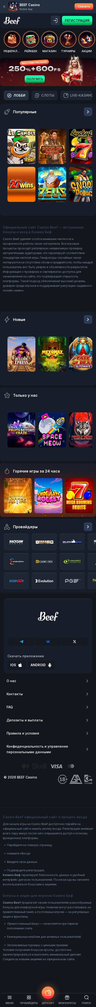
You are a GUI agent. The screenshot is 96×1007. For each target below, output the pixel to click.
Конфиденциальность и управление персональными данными (37, 749)
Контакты (15, 694)
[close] (4, 6)
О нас (11, 681)
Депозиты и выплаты (25, 720)
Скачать (84, 6)
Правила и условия (23, 733)
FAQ (10, 707)
